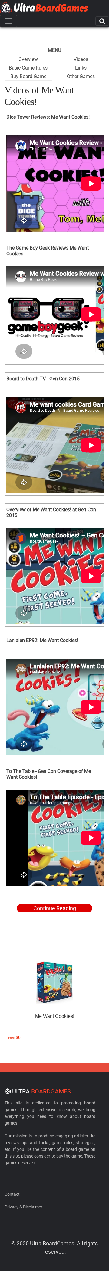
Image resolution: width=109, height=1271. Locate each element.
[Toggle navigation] (8, 21)
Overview (28, 59)
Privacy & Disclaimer (23, 1207)
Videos (81, 59)
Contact (12, 1194)
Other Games (81, 76)
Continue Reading (54, 908)
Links (81, 68)
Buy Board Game (28, 76)
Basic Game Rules (28, 68)
